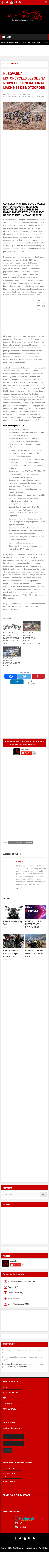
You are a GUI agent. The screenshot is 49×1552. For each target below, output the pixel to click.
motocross (28, 842)
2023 (10, 842)
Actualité (14, 63)
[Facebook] (11, 676)
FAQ (4, 1398)
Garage (11, 1287)
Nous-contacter (10, 1482)
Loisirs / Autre (13, 1293)
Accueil (5, 63)
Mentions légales (10, 1393)
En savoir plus (9, 1468)
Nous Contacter (10, 1409)
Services (11, 1298)
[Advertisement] (25, 26)
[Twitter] (24, 676)
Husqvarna (19, 842)
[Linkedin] (17, 681)
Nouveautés (29, 96)
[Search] (43, 1194)
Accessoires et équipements (19, 1281)
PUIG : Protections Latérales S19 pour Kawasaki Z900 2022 (12, 953)
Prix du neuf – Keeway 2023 (36, 42)
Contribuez (8, 1403)
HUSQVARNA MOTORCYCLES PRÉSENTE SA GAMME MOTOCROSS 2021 (31, 638)
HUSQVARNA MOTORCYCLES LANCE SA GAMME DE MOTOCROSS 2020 (11, 638)
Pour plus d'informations (12, 1364)
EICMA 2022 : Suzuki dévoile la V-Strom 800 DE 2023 (34, 953)
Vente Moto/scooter (16, 1304)
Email (24, 1367)
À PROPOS (7, 1387)
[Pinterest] (38, 676)
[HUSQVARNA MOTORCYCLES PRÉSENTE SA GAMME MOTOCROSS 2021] (32, 626)
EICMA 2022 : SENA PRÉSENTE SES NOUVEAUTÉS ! (33, 924)
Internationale (19, 96)
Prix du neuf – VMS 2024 (13, 42)
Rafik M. (20, 861)
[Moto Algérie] (24, 16)
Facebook (11, 1367)
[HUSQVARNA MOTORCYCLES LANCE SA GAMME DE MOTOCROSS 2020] (12, 626)
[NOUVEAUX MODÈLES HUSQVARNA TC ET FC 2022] (12, 651)
